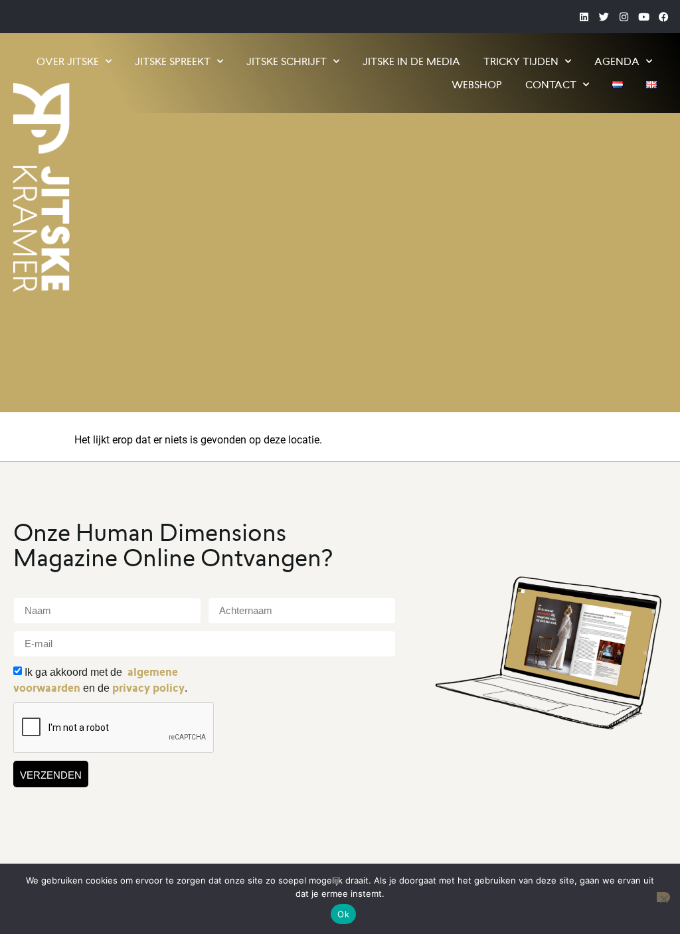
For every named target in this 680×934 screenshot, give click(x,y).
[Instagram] (624, 17)
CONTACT (550, 85)
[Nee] (663, 897)
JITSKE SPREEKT (173, 61)
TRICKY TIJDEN (520, 61)
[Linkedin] (584, 17)
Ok (343, 914)
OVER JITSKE (68, 61)
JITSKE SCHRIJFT (286, 61)
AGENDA (616, 61)
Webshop (477, 85)
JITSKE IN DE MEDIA (411, 61)
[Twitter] (604, 17)
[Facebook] (663, 17)
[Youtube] (643, 17)
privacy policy (148, 688)
